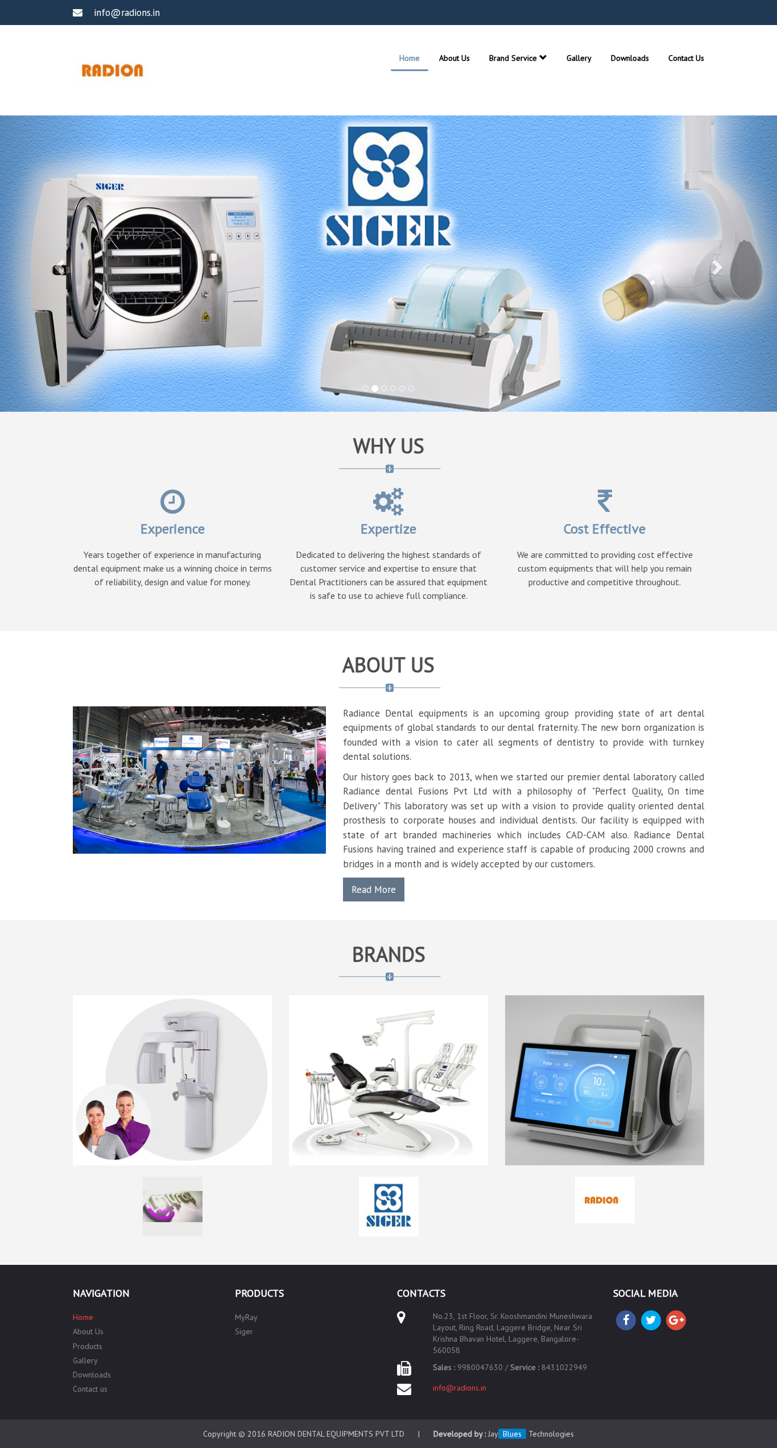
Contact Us (686, 58)
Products (87, 1346)
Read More (374, 889)
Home (409, 58)
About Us (454, 58)
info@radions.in (459, 1388)
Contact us (90, 1389)
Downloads (630, 58)
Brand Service (514, 58)
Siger (244, 1331)
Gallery (579, 58)
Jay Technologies (531, 1434)
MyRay (246, 1317)
